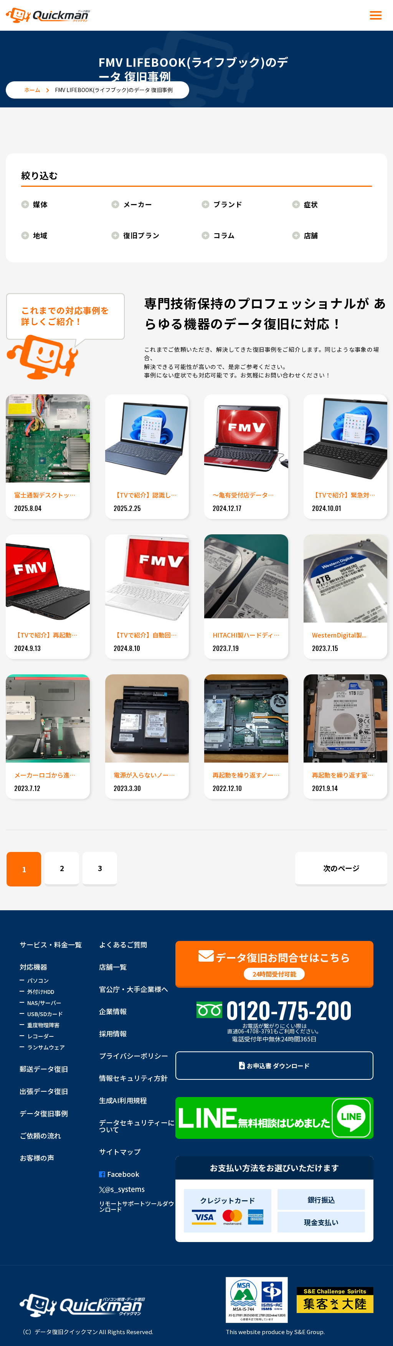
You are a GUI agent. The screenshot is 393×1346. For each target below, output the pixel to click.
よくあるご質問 (123, 944)
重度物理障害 (43, 1025)
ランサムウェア (46, 1047)
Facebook (123, 1174)
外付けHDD (40, 991)
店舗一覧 (113, 967)
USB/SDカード (45, 1014)
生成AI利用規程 (123, 1100)
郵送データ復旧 (44, 1069)
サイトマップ (119, 1152)
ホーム (32, 90)
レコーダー (40, 1036)
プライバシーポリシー (133, 1056)
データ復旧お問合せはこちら (283, 964)
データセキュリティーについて (137, 1125)
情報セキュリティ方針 (133, 1078)
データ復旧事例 (44, 1113)
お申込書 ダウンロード (278, 1065)
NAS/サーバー (44, 1003)
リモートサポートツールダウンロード (136, 1206)
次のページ (341, 868)
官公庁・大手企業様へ (133, 989)
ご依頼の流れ (40, 1135)
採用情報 (113, 1033)
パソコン (38, 980)
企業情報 (113, 1011)
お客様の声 (37, 1158)
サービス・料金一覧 (51, 944)
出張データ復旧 (44, 1091)
